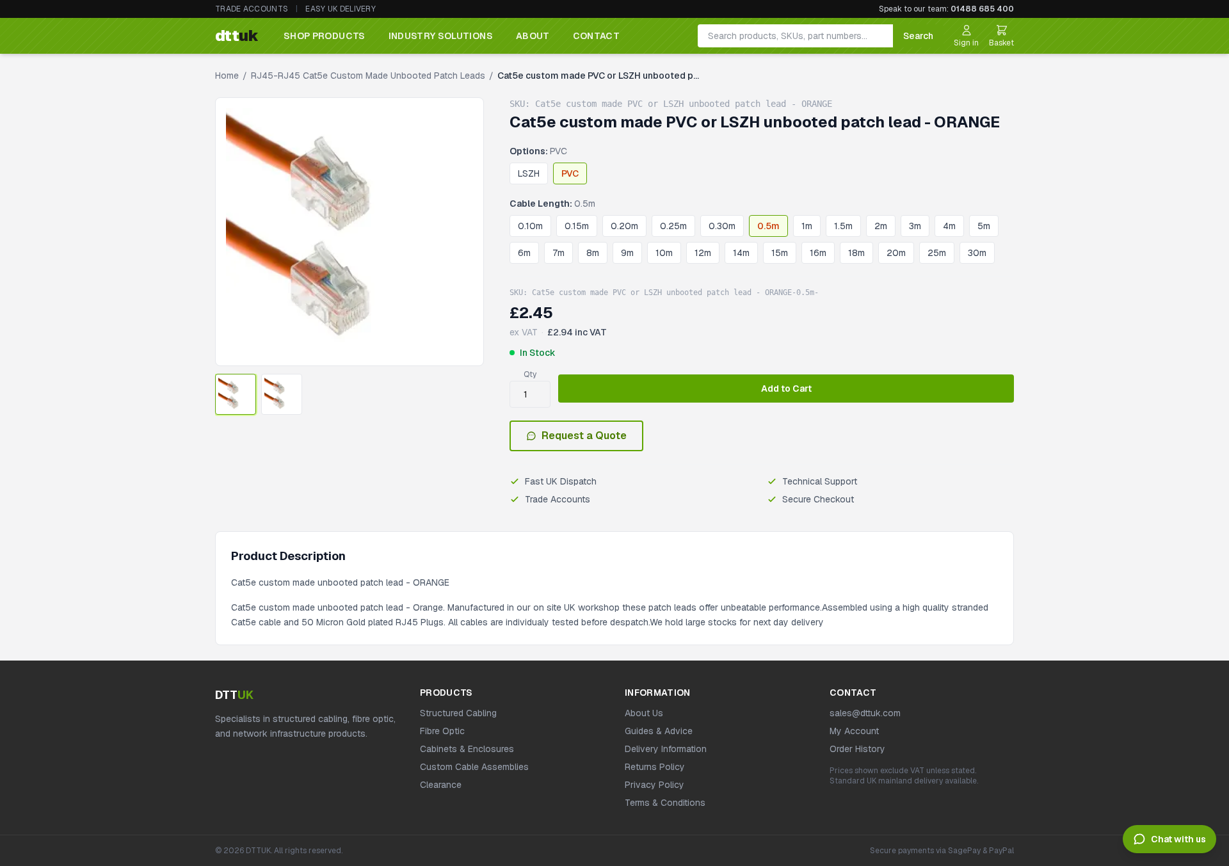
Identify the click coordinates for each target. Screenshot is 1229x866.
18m (856, 253)
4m (949, 226)
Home (227, 75)
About (533, 36)
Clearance (441, 784)
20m (896, 253)
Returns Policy (655, 767)
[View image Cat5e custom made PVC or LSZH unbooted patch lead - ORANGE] (235, 394)
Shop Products (324, 36)
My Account (854, 731)
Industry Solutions (441, 36)
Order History (857, 749)
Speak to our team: (946, 9)
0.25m (673, 226)
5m (983, 226)
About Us (644, 713)
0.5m (768, 226)
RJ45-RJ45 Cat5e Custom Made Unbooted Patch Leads (368, 75)
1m (806, 226)
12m (703, 253)
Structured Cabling (458, 713)
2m (880, 226)
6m (524, 253)
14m (741, 253)
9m (627, 253)
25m (937, 253)
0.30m (722, 226)
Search (918, 36)
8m (592, 253)
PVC (570, 173)
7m (558, 253)
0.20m (624, 226)
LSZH (529, 173)
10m (664, 253)
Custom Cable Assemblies (474, 767)
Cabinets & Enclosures (467, 749)
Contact (596, 36)
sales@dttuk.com (865, 713)
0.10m (530, 226)
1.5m (843, 226)
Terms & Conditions (665, 802)
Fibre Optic (442, 731)
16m (818, 253)
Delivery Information (666, 749)
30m (977, 253)
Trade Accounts (251, 9)
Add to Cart (786, 388)
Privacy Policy (654, 784)
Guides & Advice (659, 731)
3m (915, 226)
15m (779, 253)
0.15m (577, 226)
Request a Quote (584, 435)
